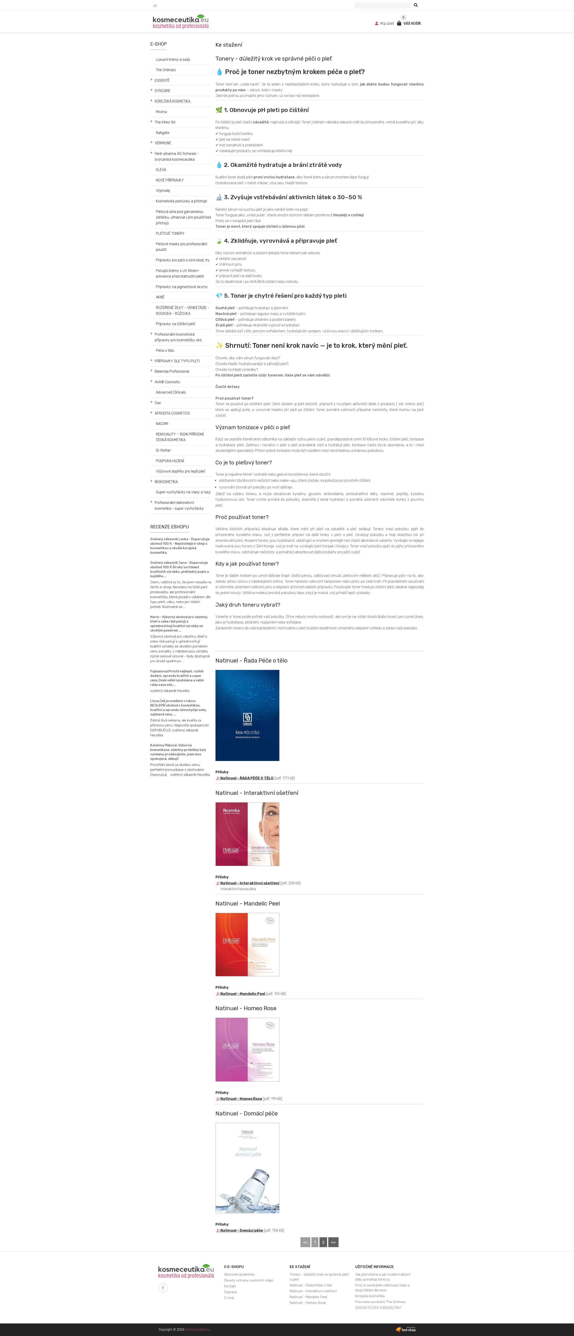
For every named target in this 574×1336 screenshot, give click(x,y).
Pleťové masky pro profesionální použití (181, 247)
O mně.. (229, 1298)
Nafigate (162, 133)
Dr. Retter (163, 450)
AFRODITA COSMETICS (172, 413)
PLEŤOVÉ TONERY (170, 233)
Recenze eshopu (169, 526)
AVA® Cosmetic (167, 382)
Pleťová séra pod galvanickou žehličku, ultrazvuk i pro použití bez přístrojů (183, 217)
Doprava (230, 1292)
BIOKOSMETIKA (166, 482)
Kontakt (230, 1286)
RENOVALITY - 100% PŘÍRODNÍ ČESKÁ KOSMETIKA (180, 437)
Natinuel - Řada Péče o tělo (311, 1285)
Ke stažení (300, 1267)
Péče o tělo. (165, 350)
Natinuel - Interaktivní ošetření (249, 883)
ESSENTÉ (162, 80)
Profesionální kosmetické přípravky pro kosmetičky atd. (178, 337)
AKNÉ (160, 297)
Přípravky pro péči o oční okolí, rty (183, 260)
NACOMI (162, 424)
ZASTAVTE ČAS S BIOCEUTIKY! (378, 1308)
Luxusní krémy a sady (173, 59)
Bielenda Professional (172, 371)
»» (333, 1242)
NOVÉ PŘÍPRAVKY (170, 180)
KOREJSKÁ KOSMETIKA (172, 101)
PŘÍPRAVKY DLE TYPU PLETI (177, 361)
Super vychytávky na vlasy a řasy (183, 492)
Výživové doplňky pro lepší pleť (180, 471)
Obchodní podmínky (239, 1275)
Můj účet (387, 23)
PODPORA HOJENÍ (170, 461)
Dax (158, 403)
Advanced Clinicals (171, 392)
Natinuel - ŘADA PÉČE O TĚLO (247, 778)
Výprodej (163, 190)
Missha (161, 112)
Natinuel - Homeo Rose (241, 1099)
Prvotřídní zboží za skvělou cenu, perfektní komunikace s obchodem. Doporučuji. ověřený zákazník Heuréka (180, 770)
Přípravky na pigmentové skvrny (182, 287)
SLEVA (161, 170)
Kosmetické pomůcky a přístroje (181, 201)
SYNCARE (162, 91)
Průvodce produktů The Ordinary (380, 1302)
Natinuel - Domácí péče (241, 1230)
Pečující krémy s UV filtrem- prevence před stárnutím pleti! (180, 274)
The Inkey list (165, 122)
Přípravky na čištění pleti (175, 324)
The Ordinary (166, 70)
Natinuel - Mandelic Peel (242, 994)
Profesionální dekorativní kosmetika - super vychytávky (179, 506)
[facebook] (163, 1287)
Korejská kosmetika (370, 1296)
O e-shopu (234, 1267)
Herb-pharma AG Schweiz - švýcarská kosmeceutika (177, 156)
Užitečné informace (374, 1267)
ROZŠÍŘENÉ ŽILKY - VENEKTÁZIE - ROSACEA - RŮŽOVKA (182, 311)
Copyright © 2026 (184, 1330)
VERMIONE (163, 143)
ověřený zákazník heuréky (170, 691)
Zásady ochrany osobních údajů (248, 1280)
